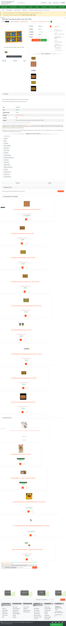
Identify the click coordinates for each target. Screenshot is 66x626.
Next (25, 60)
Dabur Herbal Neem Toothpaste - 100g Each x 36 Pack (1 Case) (27, 549)
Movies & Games (53, 6)
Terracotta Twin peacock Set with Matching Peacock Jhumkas (24, 430)
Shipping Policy (16, 612)
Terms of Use (4, 615)
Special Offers (62, 6)
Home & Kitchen (13, 6)
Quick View (61, 18)
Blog (3, 616)
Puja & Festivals (23, 6)
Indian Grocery (4, 6)
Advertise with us (26, 610)
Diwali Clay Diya (29, 125)
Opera (31, 14)
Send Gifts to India (37, 616)
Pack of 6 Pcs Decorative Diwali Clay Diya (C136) (23, 402)
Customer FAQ (15, 610)
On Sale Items (36, 610)
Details (24, 440)
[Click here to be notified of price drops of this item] (50, 26)
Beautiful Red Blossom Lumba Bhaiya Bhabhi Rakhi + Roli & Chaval (29, 501)
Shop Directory (37, 613)
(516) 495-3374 (34, 21)
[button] (55, 3)
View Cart (36, 618)
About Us (4, 608)
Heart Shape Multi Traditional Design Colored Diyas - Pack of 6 (26, 354)
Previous (4, 60)
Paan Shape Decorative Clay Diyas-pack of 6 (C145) (24, 378)
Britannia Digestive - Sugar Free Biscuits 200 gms (23, 478)
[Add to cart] (26, 219)
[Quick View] (28, 219)
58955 (26, 21)
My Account (15, 607)
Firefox (23, 14)
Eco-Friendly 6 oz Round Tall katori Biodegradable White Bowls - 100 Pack (31, 525)
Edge (34, 14)
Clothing (30, 6)
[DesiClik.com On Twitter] (2, 599)
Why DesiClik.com (16, 608)
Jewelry (36, 6)
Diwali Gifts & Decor (20, 115)
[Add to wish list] (48, 40)
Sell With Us (43, 2)
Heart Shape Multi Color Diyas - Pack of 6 (21, 330)
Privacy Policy (5, 613)
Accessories (44, 6)
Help (49, 2)
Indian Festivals (17, 10)
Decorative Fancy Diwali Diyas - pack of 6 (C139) (23, 257)
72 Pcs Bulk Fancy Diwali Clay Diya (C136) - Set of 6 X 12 (27, 209)
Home (3, 10)
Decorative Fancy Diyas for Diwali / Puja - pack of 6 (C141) (25, 281)
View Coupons (37, 611)
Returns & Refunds (16, 613)
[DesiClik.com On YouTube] (11, 599)
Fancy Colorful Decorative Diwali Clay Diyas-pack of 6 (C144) (26, 305)
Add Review (7, 21)
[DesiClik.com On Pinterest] (6, 599)
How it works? (26, 607)
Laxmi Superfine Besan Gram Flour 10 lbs (21, 454)
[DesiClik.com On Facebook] (4, 599)
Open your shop (26, 611)
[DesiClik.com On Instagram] (8, 599)
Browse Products (37, 615)
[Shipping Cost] (42, 29)
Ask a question (14, 56)
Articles (14, 615)
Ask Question (61, 191)
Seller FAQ (25, 608)
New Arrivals (36, 608)
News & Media (5, 610)
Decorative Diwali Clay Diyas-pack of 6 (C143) (22, 233)
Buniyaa (55, 27)
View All (15, 60)
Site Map (14, 617)
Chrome (27, 14)
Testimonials (4, 611)
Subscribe (35, 567)
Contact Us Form (58, 614)
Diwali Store (24, 10)
